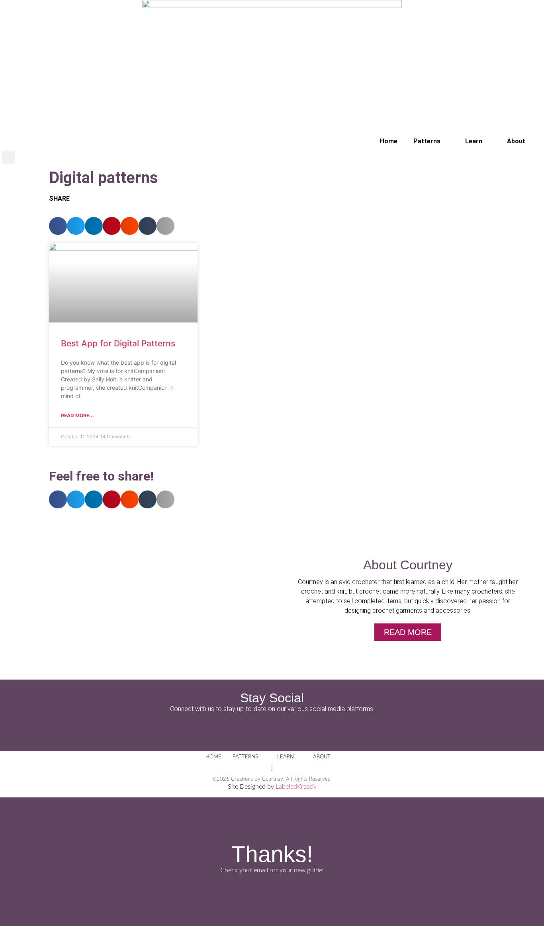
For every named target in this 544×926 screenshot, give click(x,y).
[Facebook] (250, 729)
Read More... (77, 415)
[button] (8, 157)
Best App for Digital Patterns (118, 343)
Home (388, 141)
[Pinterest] (294, 729)
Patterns (426, 141)
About (516, 141)
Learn (473, 141)
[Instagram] (272, 729)
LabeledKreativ (296, 786)
